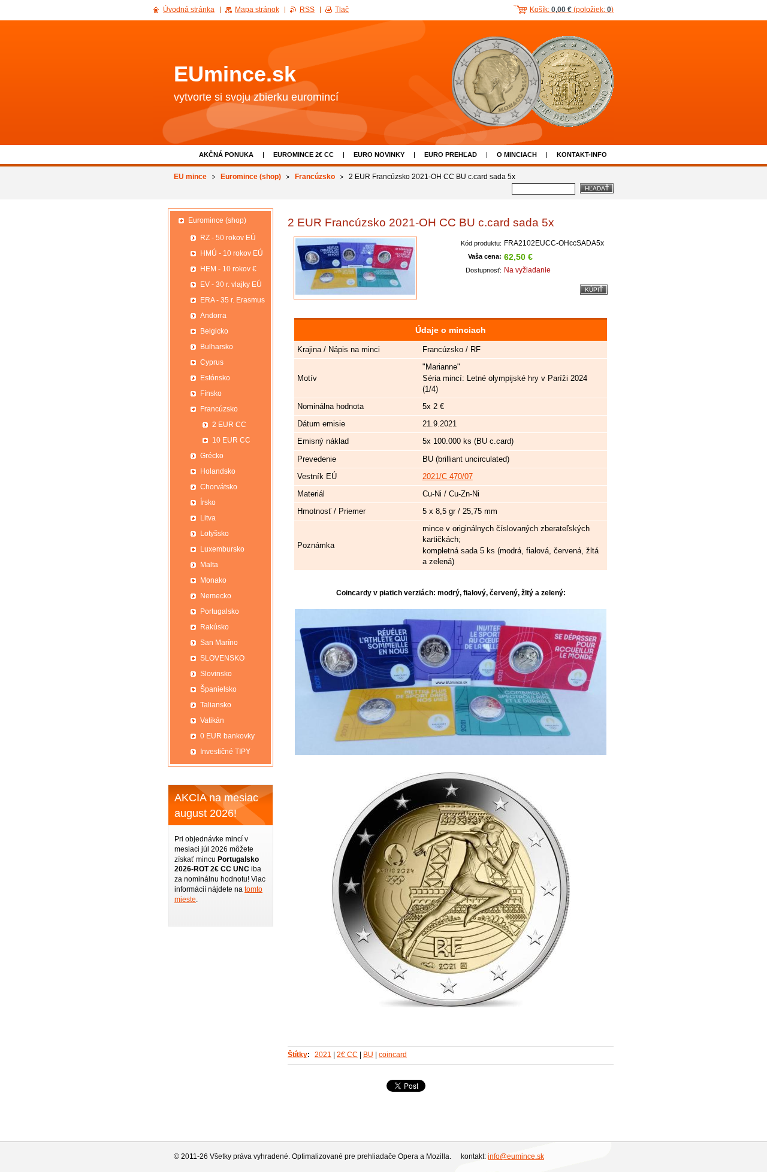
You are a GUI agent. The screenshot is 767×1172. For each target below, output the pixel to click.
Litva (208, 518)
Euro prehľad (450, 154)
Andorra (213, 315)
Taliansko (215, 705)
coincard (393, 1054)
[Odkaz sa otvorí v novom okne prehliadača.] (355, 268)
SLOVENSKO (222, 658)
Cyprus (212, 362)
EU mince (190, 176)
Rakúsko (214, 627)
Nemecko (215, 596)
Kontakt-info (582, 154)
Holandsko (217, 471)
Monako (213, 580)
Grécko (212, 456)
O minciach (517, 154)
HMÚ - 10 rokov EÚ (231, 253)
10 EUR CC (231, 440)
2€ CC (347, 1054)
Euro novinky (379, 154)
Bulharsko (216, 347)
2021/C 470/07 (447, 476)
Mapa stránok (257, 9)
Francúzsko (315, 176)
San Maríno (219, 642)
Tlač (342, 9)
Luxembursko (222, 549)
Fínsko (211, 393)
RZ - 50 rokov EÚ (228, 238)
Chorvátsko (218, 487)
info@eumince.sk (516, 1156)
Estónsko (215, 378)
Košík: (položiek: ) (572, 9)
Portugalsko (219, 611)
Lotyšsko (214, 533)
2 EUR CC (229, 424)
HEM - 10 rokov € (228, 269)
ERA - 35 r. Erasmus (232, 300)
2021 (323, 1054)
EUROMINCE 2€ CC (303, 154)
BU (368, 1054)
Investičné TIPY (225, 751)
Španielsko (218, 689)
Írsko (208, 502)
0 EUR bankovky (227, 736)
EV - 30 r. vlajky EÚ (231, 284)
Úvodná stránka (189, 9)
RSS (307, 9)
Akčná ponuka (226, 154)
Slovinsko (216, 674)
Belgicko (214, 331)
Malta (209, 565)
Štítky (297, 1054)
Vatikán (212, 720)
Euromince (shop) (251, 176)
